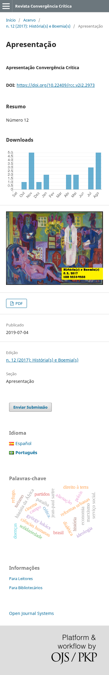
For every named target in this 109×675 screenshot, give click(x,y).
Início (11, 20)
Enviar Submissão (30, 407)
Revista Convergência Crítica (43, 6)
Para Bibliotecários (25, 587)
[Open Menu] (6, 6)
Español (23, 443)
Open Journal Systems (31, 613)
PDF (19, 303)
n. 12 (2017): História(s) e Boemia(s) (38, 26)
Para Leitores (21, 578)
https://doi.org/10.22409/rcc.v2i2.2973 (56, 85)
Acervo (29, 20)
